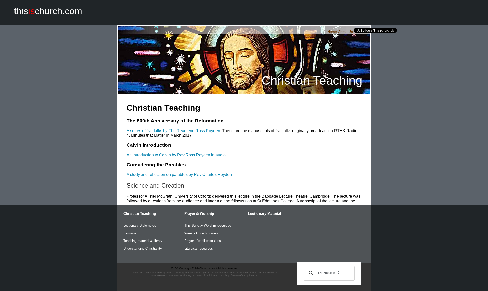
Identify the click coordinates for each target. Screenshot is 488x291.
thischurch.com (48, 11)
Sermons (129, 233)
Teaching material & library (142, 241)
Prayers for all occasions (202, 241)
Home (332, 31)
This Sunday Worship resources (207, 225)
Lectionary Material (264, 213)
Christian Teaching (139, 213)
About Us (345, 31)
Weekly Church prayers (201, 233)
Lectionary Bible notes (139, 225)
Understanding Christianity (142, 248)
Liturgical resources (198, 248)
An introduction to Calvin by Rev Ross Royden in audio (176, 155)
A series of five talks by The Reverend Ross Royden (173, 131)
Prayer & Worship (199, 213)
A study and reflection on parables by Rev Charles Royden (179, 174)
